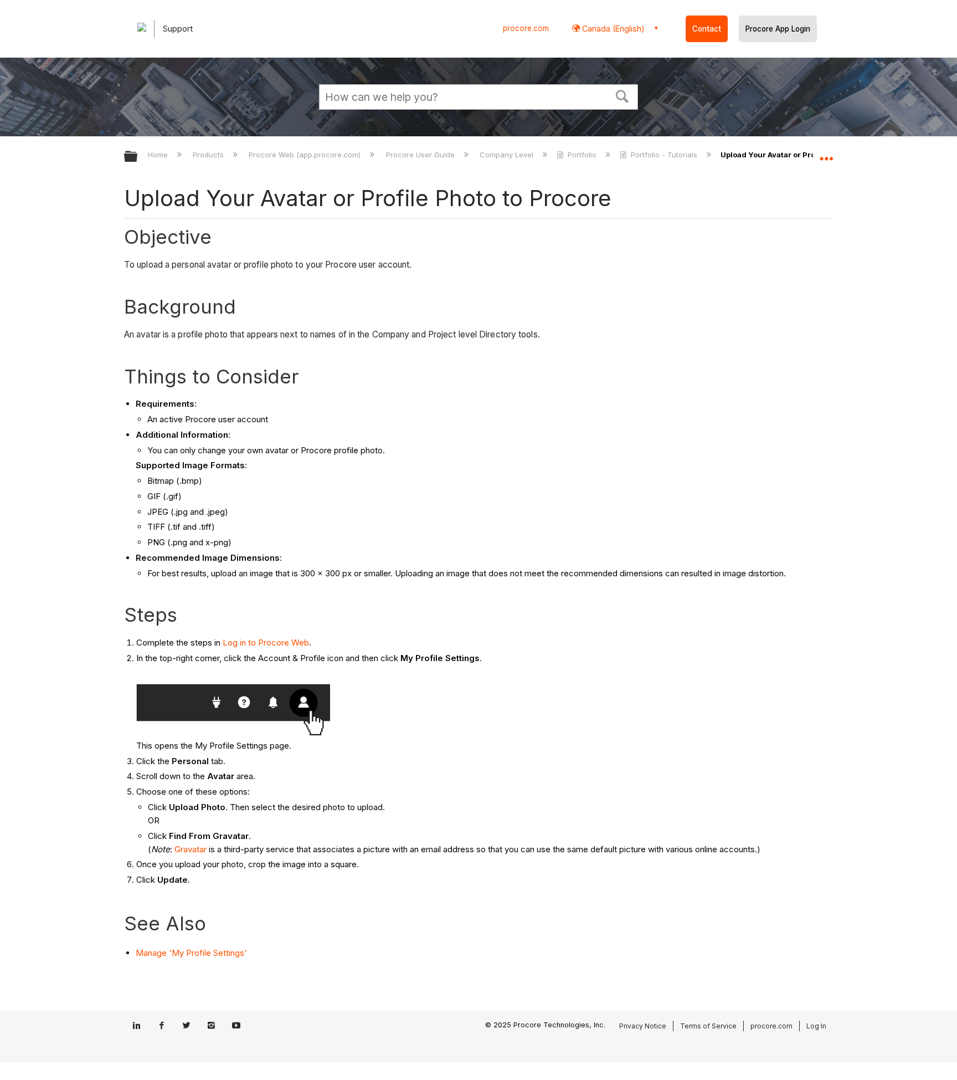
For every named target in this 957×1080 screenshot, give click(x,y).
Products (209, 154)
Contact (706, 28)
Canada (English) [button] (612, 28)
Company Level (508, 154)
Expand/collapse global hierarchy (137, 157)
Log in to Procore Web (266, 642)
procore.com (526, 28)
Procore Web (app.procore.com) (306, 154)
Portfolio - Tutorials (664, 154)
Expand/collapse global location (826, 153)
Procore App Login (777, 28)
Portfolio (582, 154)
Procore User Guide (421, 154)
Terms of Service (708, 1026)
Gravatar (190, 849)
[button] (622, 95)
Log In (816, 1026)
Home (159, 154)
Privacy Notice (642, 1026)
